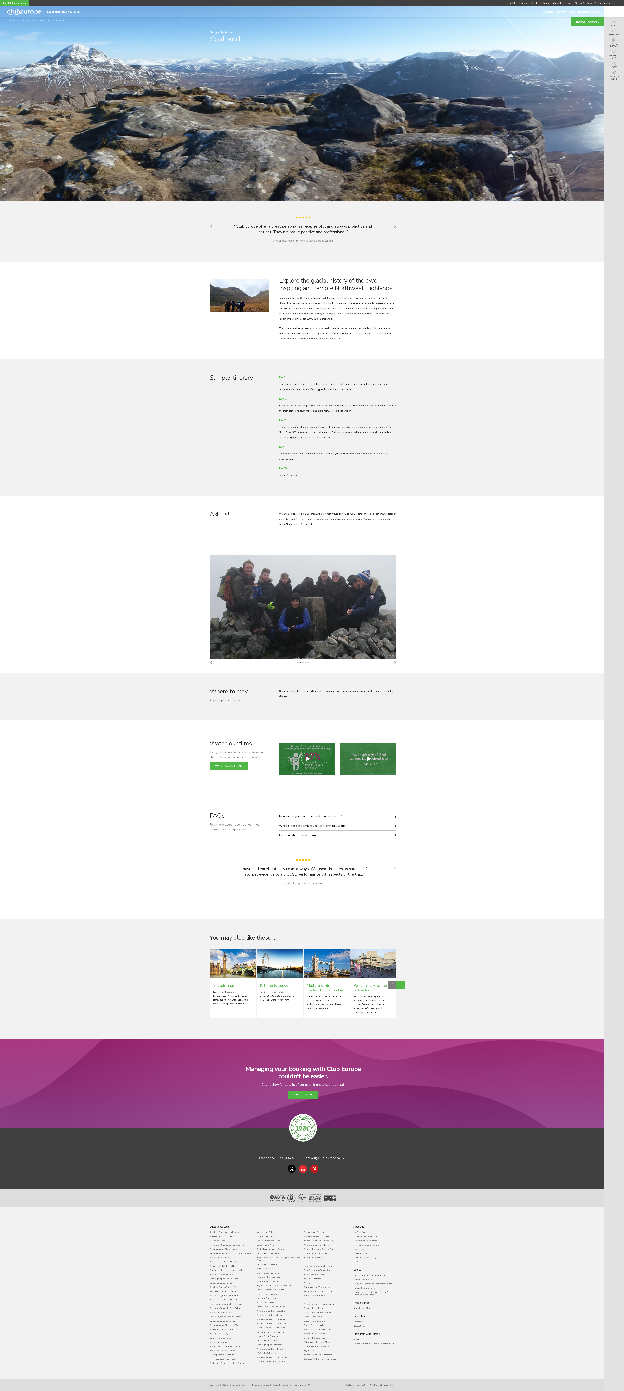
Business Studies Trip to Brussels (272, 1357)
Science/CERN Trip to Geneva (222, 1236)
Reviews (614, 25)
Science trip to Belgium (314, 1232)
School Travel (14, 20)
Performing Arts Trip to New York (224, 1325)
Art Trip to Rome (311, 1283)
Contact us (358, 1321)
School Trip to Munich (313, 1325)
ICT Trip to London (218, 1240)
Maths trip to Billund (266, 1232)
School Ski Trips (583, 3)
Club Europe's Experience (365, 1236)
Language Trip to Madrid (221, 1283)
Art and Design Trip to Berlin (269, 1315)
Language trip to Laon (267, 1264)
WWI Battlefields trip (266, 1353)
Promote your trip (614, 77)
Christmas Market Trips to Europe (272, 1361)
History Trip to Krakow (267, 1294)
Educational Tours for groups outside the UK (373, 1343)
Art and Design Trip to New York (224, 1262)
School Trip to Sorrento (314, 1295)
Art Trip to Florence (312, 1278)
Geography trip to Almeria (268, 1277)
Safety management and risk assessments (372, 1283)
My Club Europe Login (14, 3)
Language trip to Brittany (268, 1253)
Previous (392, 985)
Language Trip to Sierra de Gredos (225, 1278)
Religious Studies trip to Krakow (224, 1232)
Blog (572, 12)
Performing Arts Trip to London (224, 1249)
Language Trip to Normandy (269, 1344)
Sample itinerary (614, 45)
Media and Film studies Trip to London (227, 1245)
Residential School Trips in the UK (225, 1346)
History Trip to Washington (222, 1274)
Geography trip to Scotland (53, 20)
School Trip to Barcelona (221, 1312)
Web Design (375, 1385)
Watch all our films (228, 766)
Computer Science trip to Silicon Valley (227, 1270)
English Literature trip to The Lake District (275, 1285)
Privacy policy (361, 1385)
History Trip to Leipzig (314, 1262)
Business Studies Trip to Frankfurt (272, 1319)
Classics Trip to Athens (314, 1338)
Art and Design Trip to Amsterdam (319, 1304)
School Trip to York (218, 1342)
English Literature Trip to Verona (271, 1289)
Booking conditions (362, 1339)
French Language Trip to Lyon (223, 1359)
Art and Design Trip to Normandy (319, 1240)
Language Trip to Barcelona (222, 1321)
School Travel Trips (562, 3)
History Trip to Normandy (315, 1253)
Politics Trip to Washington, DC (224, 1329)
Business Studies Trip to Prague (318, 1236)
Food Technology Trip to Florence (319, 1266)
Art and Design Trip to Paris (316, 1245)
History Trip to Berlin (313, 1257)
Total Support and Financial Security (369, 1275)
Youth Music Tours (517, 3)
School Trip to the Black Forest (318, 1329)
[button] (211, 662)
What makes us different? (365, 1240)
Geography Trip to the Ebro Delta (225, 1308)
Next (400, 985)
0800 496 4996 (287, 1158)
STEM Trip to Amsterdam (268, 1273)
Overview (614, 34)
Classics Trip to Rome (314, 1308)
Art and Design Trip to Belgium (271, 1349)
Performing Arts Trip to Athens (317, 1342)
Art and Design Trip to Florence (318, 1354)
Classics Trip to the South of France (320, 1249)
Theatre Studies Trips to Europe (271, 1306)
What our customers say (364, 1257)
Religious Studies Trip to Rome (318, 1291)
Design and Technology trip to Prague (227, 1363)
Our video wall (360, 1253)
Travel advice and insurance (365, 1288)
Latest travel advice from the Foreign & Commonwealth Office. (370, 1293)
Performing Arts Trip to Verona (317, 1287)
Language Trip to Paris (267, 1340)
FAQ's (614, 67)
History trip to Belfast (266, 1236)
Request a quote (588, 12)
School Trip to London (220, 1257)
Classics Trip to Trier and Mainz (271, 1327)
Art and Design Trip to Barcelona (225, 1295)
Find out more (303, 1094)
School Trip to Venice (313, 1300)
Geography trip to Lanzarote (222, 1350)
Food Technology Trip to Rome (318, 1270)
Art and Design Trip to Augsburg (272, 1311)
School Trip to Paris (265, 1302)
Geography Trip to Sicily (314, 1274)
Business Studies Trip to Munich (271, 1323)
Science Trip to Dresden (314, 1333)
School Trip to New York (267, 1245)
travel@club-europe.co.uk (325, 1158)
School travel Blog (361, 1308)
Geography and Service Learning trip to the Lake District (278, 1259)
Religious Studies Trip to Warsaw (225, 1287)
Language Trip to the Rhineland (271, 1332)
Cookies (349, 1385)
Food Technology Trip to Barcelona (226, 1304)
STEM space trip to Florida (222, 1354)
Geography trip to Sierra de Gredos (225, 1316)
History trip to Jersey (219, 1333)
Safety (561, 12)
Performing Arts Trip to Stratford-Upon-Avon (230, 1253)
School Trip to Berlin (313, 1316)
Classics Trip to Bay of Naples (317, 1312)
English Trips (310, 1350)
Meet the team (359, 1249)
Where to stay (614, 56)
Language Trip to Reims (267, 1298)
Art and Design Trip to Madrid (223, 1300)
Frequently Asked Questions (366, 1245)
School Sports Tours (605, 3)
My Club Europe (360, 1232)
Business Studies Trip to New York (225, 1266)
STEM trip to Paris (265, 1268)
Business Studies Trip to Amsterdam (320, 1359)
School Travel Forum (362, 1279)
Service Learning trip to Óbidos (224, 1291)
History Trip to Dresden (267, 1336)
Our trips (548, 12)
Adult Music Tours (539, 3)
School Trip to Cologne (314, 1321)
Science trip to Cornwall (220, 1338)
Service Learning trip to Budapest (271, 1249)
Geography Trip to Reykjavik (316, 1346)
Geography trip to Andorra (269, 1281)
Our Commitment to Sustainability (369, 1262)
